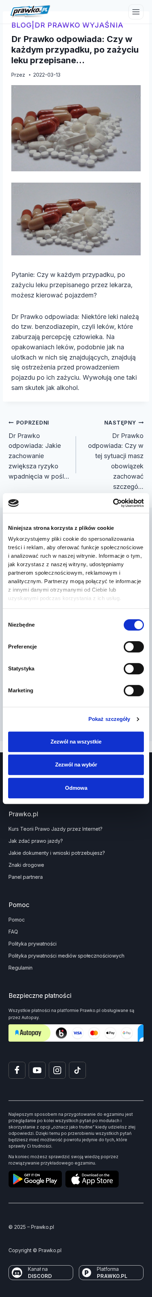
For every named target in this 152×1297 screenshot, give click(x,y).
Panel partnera (25, 877)
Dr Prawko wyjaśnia (79, 25)
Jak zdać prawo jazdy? (35, 841)
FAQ (13, 932)
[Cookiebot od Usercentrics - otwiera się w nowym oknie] (113, 503)
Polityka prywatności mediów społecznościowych (66, 956)
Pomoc (16, 920)
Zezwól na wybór (76, 765)
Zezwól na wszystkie (76, 742)
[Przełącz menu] (136, 11)
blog (21, 25)
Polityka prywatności (32, 944)
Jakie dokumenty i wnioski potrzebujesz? (56, 853)
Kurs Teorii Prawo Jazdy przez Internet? (55, 829)
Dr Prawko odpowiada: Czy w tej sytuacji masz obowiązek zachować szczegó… (116, 455)
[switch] (134, 646)
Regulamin (20, 968)
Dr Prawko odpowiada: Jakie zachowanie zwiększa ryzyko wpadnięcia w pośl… (38, 450)
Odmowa (76, 788)
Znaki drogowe (26, 865)
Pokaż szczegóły (109, 719)
